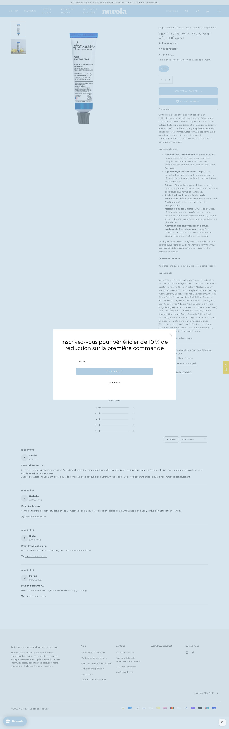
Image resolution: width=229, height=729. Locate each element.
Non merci (114, 382)
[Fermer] (170, 335)
